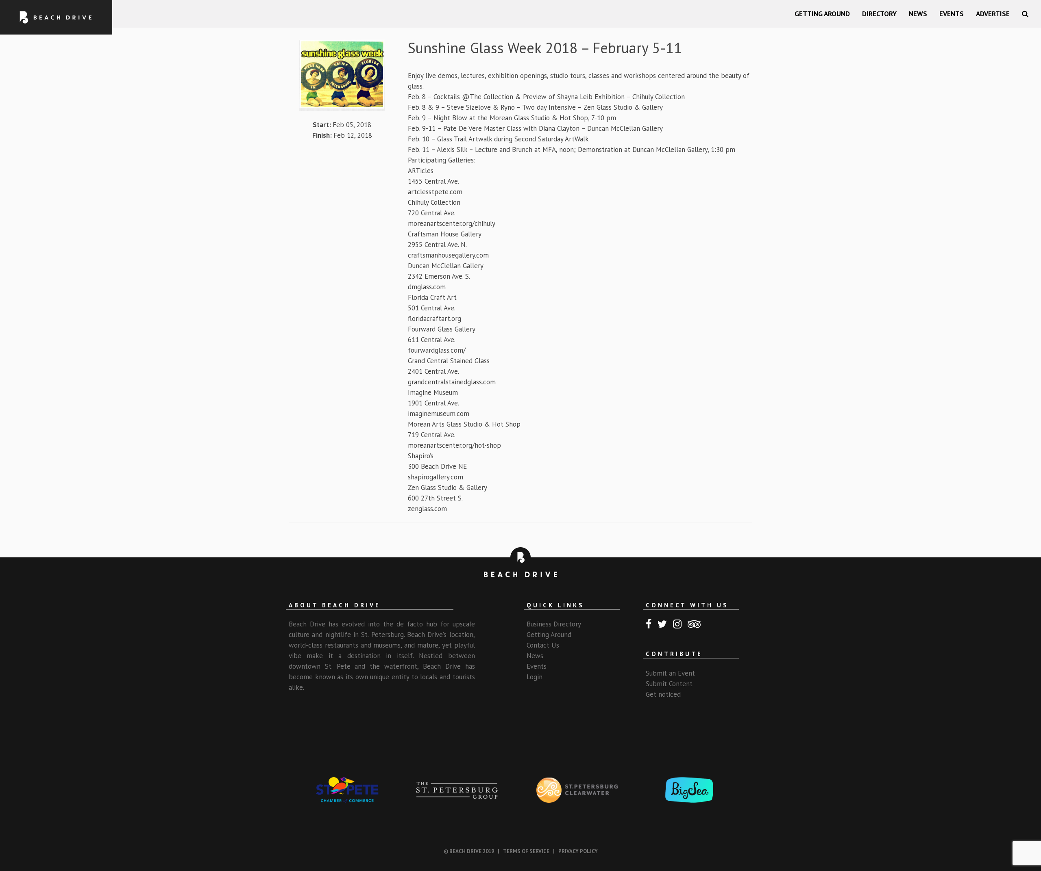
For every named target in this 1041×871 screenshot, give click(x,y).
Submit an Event (670, 673)
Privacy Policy (578, 851)
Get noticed (663, 694)
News (918, 13)
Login (534, 676)
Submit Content (669, 683)
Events (951, 13)
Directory (879, 13)
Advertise (993, 13)
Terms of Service (526, 851)
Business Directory (554, 624)
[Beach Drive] (56, 17)
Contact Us (543, 645)
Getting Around (822, 13)
